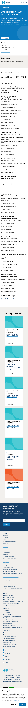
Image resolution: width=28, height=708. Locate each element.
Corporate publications (8, 556)
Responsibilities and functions (10, 569)
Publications (6, 566)
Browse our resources (8, 614)
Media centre (6, 543)
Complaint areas (7, 642)
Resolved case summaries (9, 640)
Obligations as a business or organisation (12, 588)
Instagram (7, 659)
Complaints (5, 630)
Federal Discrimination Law (9, 558)
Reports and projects (8, 567)
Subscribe (6, 524)
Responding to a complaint (9, 636)
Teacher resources (7, 623)
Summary (3, 45)
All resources (6, 610)
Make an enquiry (7, 633)
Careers (5, 545)
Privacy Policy (16, 700)
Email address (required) (9, 518)
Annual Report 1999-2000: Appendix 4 (13, 335)
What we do (5, 535)
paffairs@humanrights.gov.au (12, 128)
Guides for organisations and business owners (14, 620)
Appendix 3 (4, 50)
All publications (6, 612)
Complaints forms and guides (10, 644)
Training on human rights (9, 605)
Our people (5, 537)
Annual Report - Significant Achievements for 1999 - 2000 (14, 367)
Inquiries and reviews (8, 564)
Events (4, 539)
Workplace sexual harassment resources (12, 627)
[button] (5, 38)
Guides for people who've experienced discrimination (12, 617)
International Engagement (9, 581)
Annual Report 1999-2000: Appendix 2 (13, 426)
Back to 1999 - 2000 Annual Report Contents (12, 73)
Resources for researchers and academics (13, 601)
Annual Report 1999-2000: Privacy (13, 487)
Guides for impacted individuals (10, 560)
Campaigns (5, 554)
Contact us (5, 547)
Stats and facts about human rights (11, 603)
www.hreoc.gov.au (10, 125)
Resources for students (8, 599)
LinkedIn (17, 299)
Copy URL (3, 299)
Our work (5, 550)
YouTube (7, 656)
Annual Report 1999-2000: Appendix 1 (13, 396)
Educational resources (8, 595)
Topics (4, 579)
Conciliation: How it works (9, 638)
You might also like (5, 52)
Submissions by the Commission (10, 577)
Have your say (6, 562)
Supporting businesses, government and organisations (12, 574)
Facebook (9, 299)
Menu (24, 3)
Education (5, 593)
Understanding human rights (9, 586)
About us (5, 533)
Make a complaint (7, 635)
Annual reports (6, 552)
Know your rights (7, 584)
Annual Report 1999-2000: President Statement (13, 457)
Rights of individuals (7, 590)
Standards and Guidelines (9, 571)
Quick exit (17, 3)
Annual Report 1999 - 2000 (7, 47)
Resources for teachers (8, 597)
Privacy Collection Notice (9, 646)
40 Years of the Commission (9, 541)
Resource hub (6, 7)
